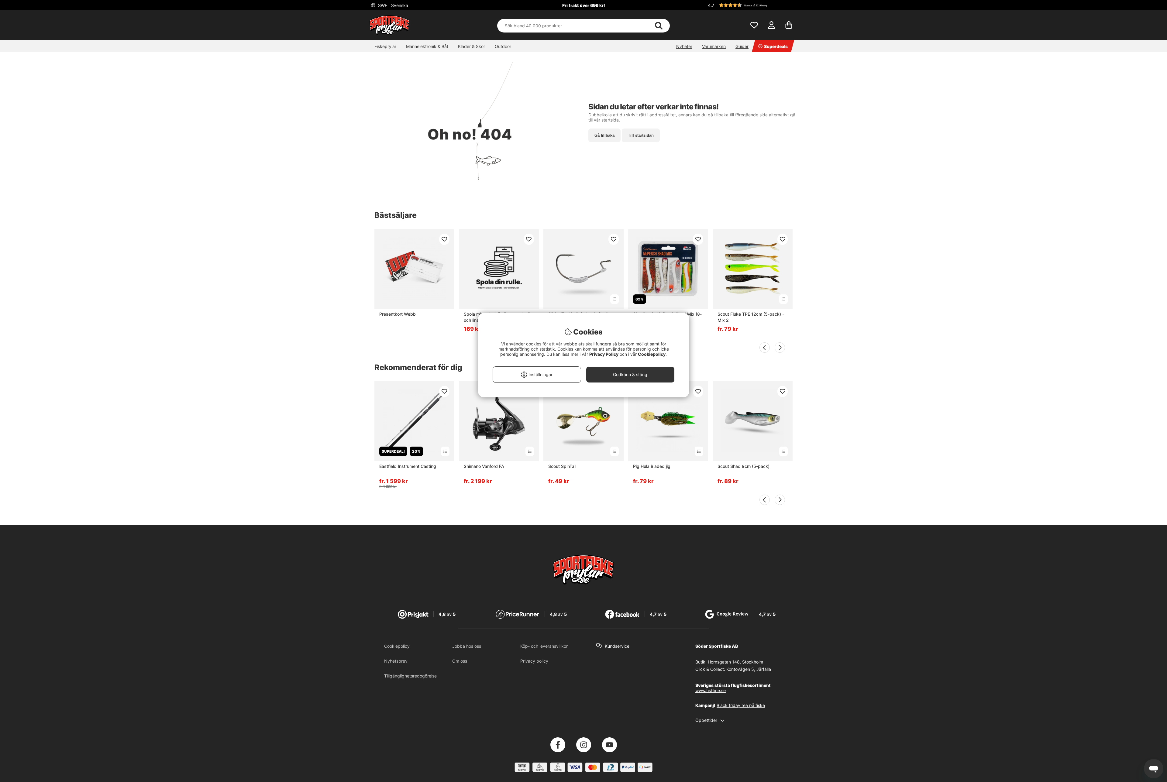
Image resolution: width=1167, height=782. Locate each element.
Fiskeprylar (385, 46)
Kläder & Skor (471, 46)
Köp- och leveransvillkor (544, 646)
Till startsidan (641, 135)
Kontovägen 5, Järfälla (748, 669)
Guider (742, 46)
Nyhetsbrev (396, 661)
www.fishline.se (710, 690)
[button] (751, 5)
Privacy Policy (603, 354)
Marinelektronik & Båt (427, 46)
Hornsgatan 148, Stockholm (735, 661)
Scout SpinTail (562, 466)
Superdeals (776, 46)
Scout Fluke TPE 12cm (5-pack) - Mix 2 (751, 317)
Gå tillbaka (604, 135)
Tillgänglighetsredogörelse (410, 675)
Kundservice (617, 646)
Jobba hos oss (466, 646)
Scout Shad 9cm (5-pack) (743, 466)
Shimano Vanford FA (484, 466)
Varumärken (714, 46)
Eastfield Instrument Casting (407, 466)
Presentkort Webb (397, 314)
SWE (392, 5)
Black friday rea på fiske (741, 705)
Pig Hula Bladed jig (651, 466)
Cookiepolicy (397, 646)
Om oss (459, 661)
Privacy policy (534, 661)
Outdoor (503, 46)
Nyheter (684, 46)
